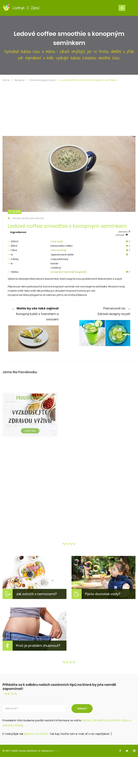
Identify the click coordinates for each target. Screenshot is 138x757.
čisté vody (57, 241)
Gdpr (57, 750)
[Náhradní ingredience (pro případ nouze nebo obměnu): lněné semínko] (129, 250)
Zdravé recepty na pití (42, 80)
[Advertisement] (69, 110)
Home (6, 80)
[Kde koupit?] (127, 241)
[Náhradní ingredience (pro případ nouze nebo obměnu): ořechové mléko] (129, 246)
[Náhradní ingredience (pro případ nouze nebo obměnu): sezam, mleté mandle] (129, 272)
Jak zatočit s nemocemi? (36, 594)
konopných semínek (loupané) (69, 272)
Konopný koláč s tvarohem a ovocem (35, 313)
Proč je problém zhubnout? (38, 645)
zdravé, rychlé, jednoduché (28, 218)
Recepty (19, 80)
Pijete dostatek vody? (102, 594)
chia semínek (58, 250)
